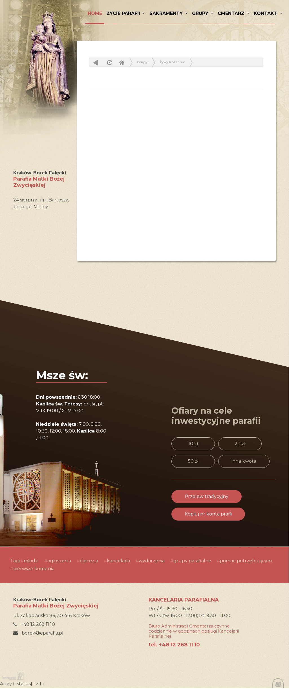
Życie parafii (124, 13)
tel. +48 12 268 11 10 (174, 645)
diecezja (89, 560)
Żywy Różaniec (172, 62)
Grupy (201, 13)
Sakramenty (166, 13)
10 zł (193, 443)
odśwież (108, 62)
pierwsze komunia (33, 568)
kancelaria (118, 560)
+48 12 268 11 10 (37, 624)
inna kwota (243, 461)
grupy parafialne (192, 560)
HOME (95, 13)
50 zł (193, 461)
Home (121, 62)
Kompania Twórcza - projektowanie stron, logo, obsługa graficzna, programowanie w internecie (12, 676)
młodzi (31, 560)
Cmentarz (232, 13)
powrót (95, 62)
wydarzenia (152, 560)
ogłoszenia (59, 560)
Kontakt (266, 13)
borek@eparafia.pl (42, 633)
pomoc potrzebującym (246, 560)
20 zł (240, 443)
